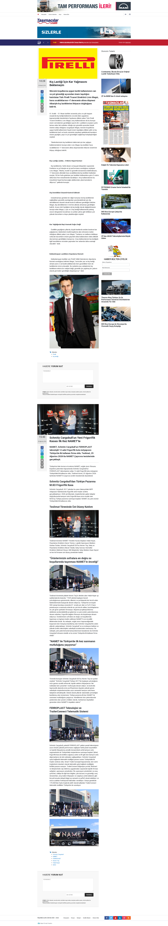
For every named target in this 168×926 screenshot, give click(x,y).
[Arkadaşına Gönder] (42, 104)
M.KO (54, 865)
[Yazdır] (42, 107)
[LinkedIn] (42, 98)
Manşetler (43, 14)
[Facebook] (42, 91)
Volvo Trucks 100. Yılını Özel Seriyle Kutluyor (73, 42)
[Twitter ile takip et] (111, 918)
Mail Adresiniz (106, 267)
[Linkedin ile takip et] (120, 918)
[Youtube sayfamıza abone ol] (115, 918)
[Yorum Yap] (42, 111)
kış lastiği (55, 356)
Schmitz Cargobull (58, 854)
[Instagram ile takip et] (124, 918)
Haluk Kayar (56, 863)
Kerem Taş (56, 861)
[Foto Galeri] (130, 14)
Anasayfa (66, 918)
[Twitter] (42, 94)
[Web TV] (126, 14)
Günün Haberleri (53, 14)
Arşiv (60, 14)
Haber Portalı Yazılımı (46, 923)
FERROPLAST (57, 858)
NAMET (55, 856)
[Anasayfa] (38, 14)
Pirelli (54, 354)
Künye (73, 918)
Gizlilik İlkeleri (86, 918)
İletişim (79, 918)
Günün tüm (125, 42)
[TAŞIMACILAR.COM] (48, 21)
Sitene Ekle (66, 14)
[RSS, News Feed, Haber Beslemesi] (128, 918)
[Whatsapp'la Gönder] (42, 101)
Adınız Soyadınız (107, 262)
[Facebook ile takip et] (106, 918)
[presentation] (43, 42)
